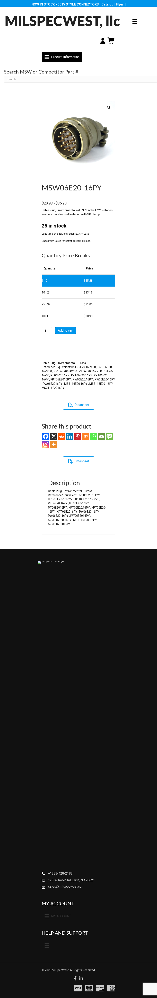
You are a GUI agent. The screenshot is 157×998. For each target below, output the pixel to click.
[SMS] (109, 436)
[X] (53, 436)
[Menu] (135, 21)
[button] (108, 107)
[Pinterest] (77, 436)
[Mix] (85, 436)
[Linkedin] (69, 436)
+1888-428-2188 (60, 873)
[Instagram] (45, 444)
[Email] (101, 436)
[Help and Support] (47, 945)
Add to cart (65, 330)
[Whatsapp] (93, 436)
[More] (53, 444)
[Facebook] (45, 436)
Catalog (107, 4)
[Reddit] (61, 436)
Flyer (120, 4)
